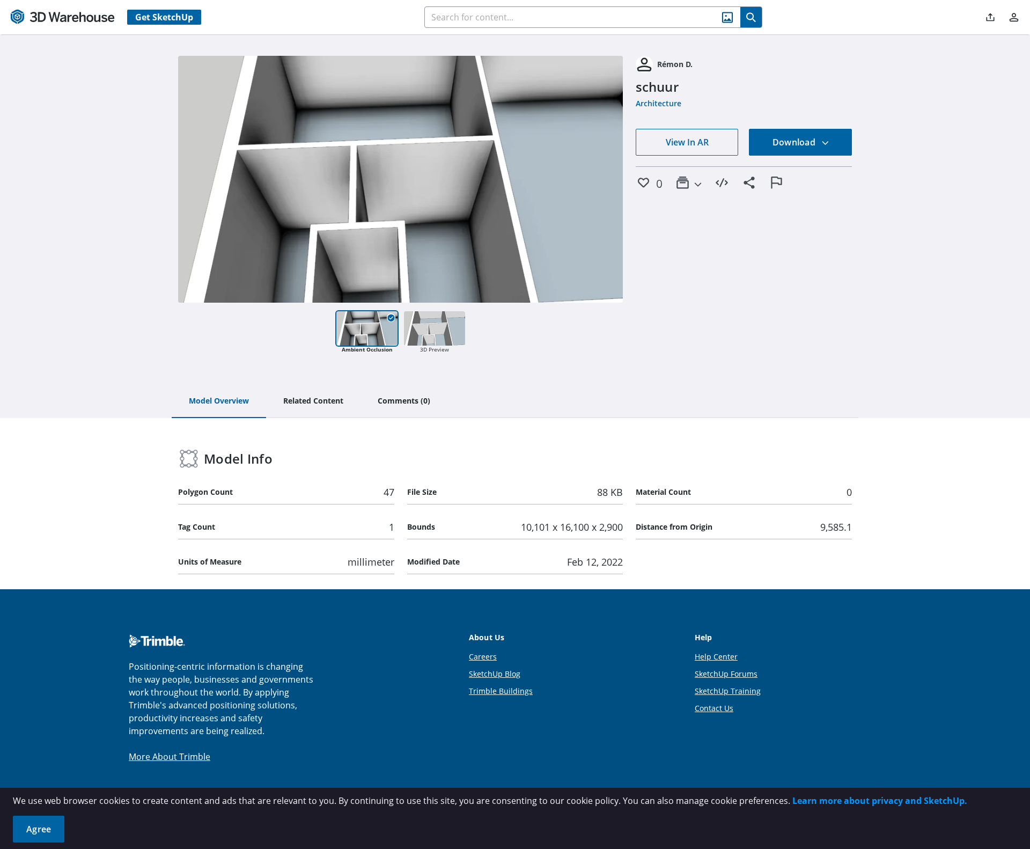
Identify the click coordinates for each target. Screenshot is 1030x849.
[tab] (219, 401)
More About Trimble (169, 757)
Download (795, 142)
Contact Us (714, 708)
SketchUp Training (728, 691)
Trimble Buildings (501, 691)
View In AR (687, 142)
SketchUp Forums (726, 674)
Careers (483, 657)
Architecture (658, 103)
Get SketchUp (164, 17)
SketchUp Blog (494, 674)
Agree (38, 829)
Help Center (716, 657)
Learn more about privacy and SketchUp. (879, 801)
